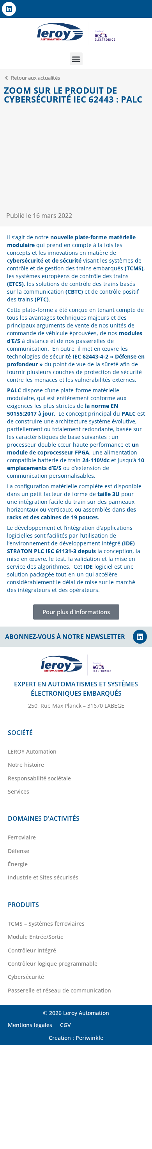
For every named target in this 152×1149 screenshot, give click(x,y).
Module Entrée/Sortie (36, 936)
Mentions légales (30, 1025)
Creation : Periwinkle (76, 1037)
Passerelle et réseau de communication (59, 990)
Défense (18, 851)
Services (18, 791)
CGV (65, 1025)
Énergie (18, 864)
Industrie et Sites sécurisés (43, 877)
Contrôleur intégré (32, 950)
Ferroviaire (22, 837)
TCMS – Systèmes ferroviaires (46, 923)
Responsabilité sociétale (39, 778)
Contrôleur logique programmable (52, 963)
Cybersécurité (26, 976)
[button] (76, 58)
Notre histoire (26, 764)
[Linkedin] (9, 9)
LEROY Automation (32, 751)
